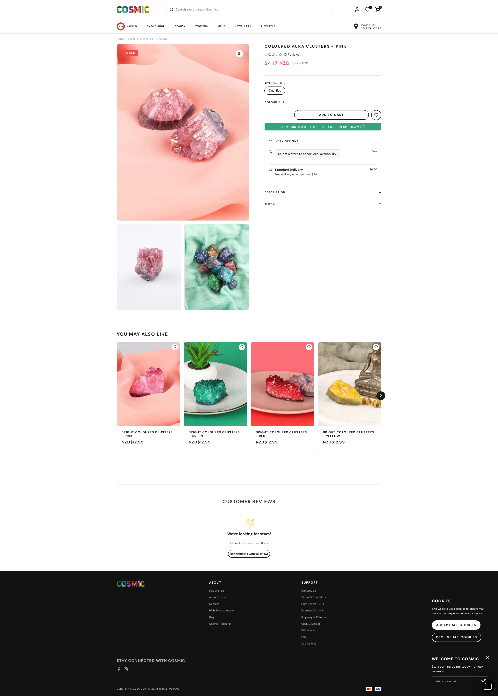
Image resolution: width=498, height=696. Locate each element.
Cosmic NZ (147, 688)
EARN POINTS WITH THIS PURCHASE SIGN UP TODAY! (319, 127)
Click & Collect (310, 623)
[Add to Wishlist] (175, 347)
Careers (214, 604)
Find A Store (217, 590)
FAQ (303, 637)
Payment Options (312, 610)
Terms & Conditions (313, 597)
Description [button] (275, 192)
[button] (377, 9)
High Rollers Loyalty (221, 610)
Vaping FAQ (308, 643)
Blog (212, 617)
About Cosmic (218, 597)
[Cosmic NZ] (133, 9)
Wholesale (308, 630)
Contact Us (308, 590)
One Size (275, 90)
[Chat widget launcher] (488, 686)
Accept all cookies (456, 625)
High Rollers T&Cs (312, 604)
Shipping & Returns (313, 617)
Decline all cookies (456, 637)
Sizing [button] (270, 203)
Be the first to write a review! (249, 553)
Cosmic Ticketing (220, 623)
